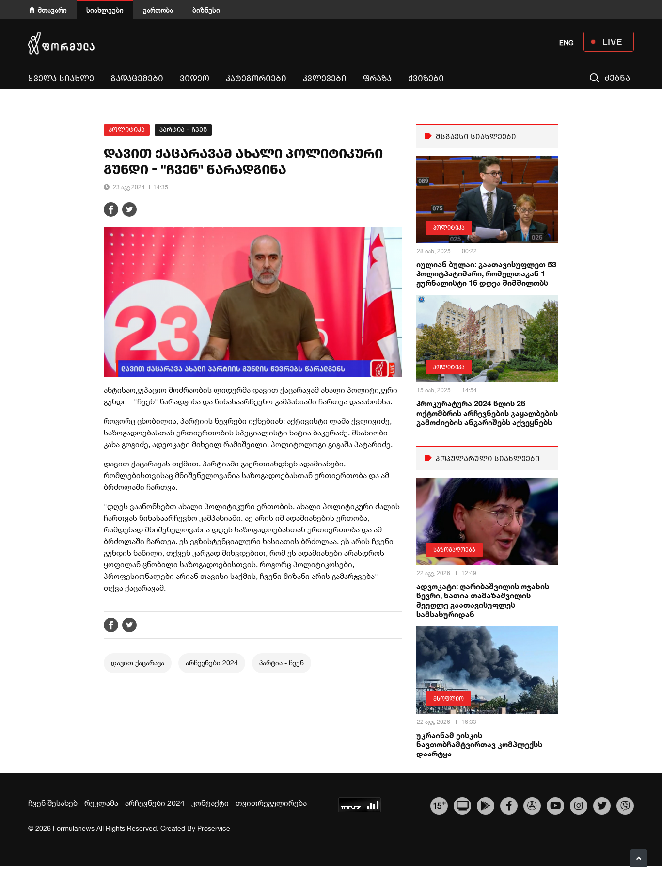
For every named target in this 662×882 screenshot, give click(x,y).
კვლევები (325, 78)
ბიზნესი (206, 10)
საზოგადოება (454, 549)
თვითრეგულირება (271, 803)
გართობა (158, 10)
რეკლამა (101, 803)
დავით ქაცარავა (137, 663)
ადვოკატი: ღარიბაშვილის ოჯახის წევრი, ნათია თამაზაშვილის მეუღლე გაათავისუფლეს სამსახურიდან (482, 600)
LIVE (612, 41)
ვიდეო (194, 78)
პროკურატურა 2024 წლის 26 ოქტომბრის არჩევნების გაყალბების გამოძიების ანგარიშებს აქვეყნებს (487, 412)
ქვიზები (426, 78)
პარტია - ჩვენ (183, 130)
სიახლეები (105, 10)
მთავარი (52, 10)
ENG (566, 43)
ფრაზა (377, 78)
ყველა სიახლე (61, 78)
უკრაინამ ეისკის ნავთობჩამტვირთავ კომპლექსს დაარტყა (479, 744)
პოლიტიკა (127, 130)
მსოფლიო (448, 698)
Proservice (213, 828)
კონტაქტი (210, 803)
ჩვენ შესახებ (53, 803)
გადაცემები (136, 78)
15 (439, 804)
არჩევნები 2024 (212, 663)
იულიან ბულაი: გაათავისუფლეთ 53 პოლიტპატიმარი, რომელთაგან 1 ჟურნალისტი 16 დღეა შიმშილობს (486, 273)
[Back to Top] (638, 858)
